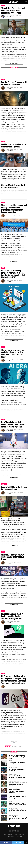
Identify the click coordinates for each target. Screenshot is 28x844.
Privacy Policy (11, 836)
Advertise (10, 834)
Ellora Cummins (10, 88)
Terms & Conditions (19, 834)
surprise (13, 37)
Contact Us (19, 836)
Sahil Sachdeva (10, 16)
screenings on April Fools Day (9, 39)
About (5, 834)
